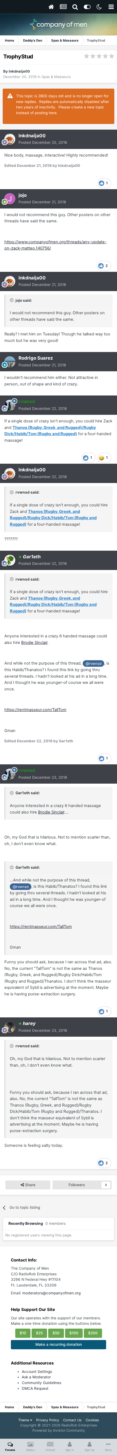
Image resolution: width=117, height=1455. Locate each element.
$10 (23, 1333)
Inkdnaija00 (19, 71)
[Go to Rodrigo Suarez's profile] (9, 361)
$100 (73, 1333)
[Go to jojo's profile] (9, 198)
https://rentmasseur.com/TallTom (35, 709)
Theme (24, 1420)
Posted (43, 142)
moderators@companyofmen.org (51, 1293)
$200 (93, 1333)
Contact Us (72, 1420)
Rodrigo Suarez (36, 358)
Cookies (92, 1420)
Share (29, 1185)
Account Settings (37, 1371)
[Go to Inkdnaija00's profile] (9, 139)
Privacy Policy (47, 1420)
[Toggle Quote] (12, 300)
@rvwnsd (93, 663)
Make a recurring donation (58, 1344)
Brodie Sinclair (34, 642)
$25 (39, 1333)
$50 (56, 1333)
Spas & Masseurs (56, 76)
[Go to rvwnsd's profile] (9, 405)
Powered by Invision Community (58, 1430)
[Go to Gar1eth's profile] (9, 560)
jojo (23, 195)
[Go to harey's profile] (9, 1027)
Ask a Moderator (36, 1377)
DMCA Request (35, 1388)
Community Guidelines (41, 1383)
